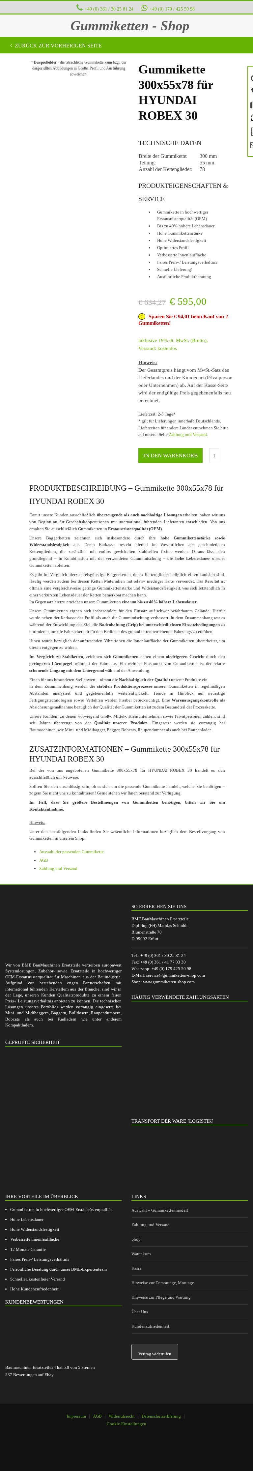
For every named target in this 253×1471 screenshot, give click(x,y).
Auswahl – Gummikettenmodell (159, 1210)
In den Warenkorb (170, 455)
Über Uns (139, 1311)
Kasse (136, 1268)
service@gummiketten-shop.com (175, 975)
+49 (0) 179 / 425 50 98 (172, 9)
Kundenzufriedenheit (150, 1326)
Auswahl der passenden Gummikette (71, 851)
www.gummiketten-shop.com (169, 981)
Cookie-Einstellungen (126, 1423)
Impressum (76, 1416)
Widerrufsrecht (122, 1416)
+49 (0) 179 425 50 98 (171, 968)
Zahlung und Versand (188, 434)
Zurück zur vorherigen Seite (58, 45)
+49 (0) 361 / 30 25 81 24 (109, 9)
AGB (43, 860)
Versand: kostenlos (157, 348)
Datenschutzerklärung (161, 1416)
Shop (136, 1239)
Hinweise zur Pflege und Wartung (161, 1297)
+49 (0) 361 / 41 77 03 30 (163, 962)
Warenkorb (141, 1253)
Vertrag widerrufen (154, 1353)
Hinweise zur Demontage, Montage (162, 1282)
